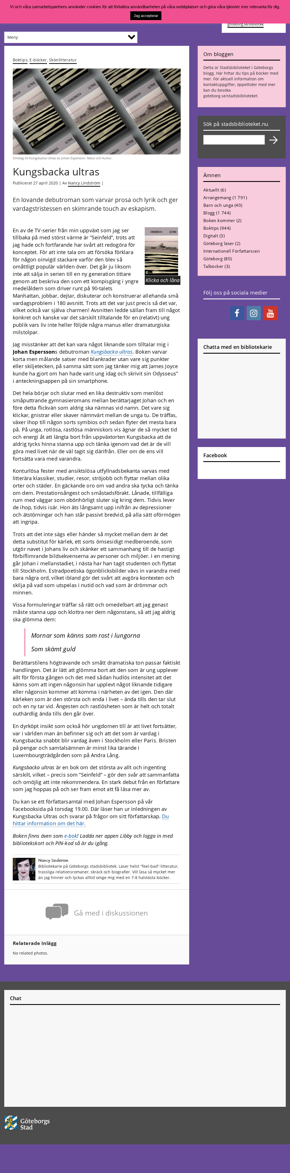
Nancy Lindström (84, 183)
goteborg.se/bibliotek (245, 24)
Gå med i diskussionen (111, 913)
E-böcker (38, 60)
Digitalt (210, 236)
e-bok (70, 835)
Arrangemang (217, 197)
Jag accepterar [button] (146, 16)
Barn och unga (218, 205)
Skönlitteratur (63, 60)
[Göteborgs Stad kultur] (36, 1122)
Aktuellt (211, 190)
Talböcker (213, 266)
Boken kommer (219, 220)
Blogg (209, 213)
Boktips (20, 60)
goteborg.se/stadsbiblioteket (230, 95)
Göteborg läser (218, 243)
